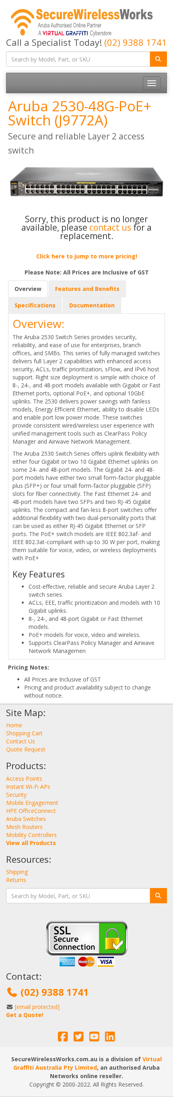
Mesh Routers (24, 827)
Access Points (24, 778)
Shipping (17, 872)
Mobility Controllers (31, 835)
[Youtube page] (94, 1038)
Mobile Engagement (32, 802)
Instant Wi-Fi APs (28, 786)
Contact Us (20, 741)
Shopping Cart (24, 733)
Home (14, 725)
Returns (16, 880)
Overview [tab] (27, 289)
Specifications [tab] (35, 305)
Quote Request (25, 749)
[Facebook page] (63, 1038)
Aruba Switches (26, 819)
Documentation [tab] (92, 305)
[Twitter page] (79, 1038)
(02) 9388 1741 (135, 42)
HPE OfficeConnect (31, 811)
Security (16, 794)
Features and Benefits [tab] (87, 289)
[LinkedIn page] (110, 1038)
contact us (110, 227)
